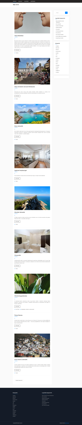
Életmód (57, 49)
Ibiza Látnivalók (18, 126)
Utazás (17, 98)
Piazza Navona (18, 315)
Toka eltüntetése (18, 35)
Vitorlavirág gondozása (20, 296)
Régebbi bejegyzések (19, 380)
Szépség (17, 52)
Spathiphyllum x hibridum (25, 309)
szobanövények (31, 309)
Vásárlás (57, 72)
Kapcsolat (20, 1)
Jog (56, 54)
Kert (16, 309)
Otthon (17, 181)
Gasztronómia (58, 51)
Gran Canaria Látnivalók (20, 359)
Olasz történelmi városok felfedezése (24, 86)
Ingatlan (57, 53)
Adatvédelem (33, 1)
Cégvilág (57, 46)
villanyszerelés (17, 260)
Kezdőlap (14, 1)
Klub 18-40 (16, 4)
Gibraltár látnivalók (19, 212)
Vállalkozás (58, 70)
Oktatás (14, 406)
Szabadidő (57, 65)
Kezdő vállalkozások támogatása (61, 36)
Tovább (18, 136)
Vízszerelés (17, 255)
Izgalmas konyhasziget (20, 170)
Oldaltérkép (26, 1)
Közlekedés (58, 58)
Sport (57, 63)
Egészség (57, 47)
